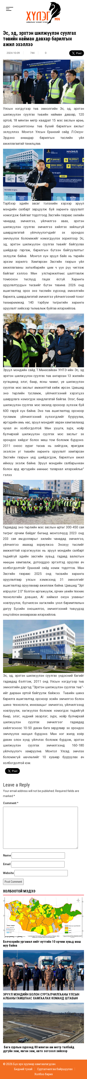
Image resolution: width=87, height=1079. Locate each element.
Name (7, 855)
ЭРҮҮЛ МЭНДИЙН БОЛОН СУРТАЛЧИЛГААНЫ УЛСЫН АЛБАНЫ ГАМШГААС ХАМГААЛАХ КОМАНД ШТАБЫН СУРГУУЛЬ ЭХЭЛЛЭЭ (41, 998)
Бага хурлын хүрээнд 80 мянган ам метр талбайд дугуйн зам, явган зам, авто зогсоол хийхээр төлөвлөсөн (38, 1051)
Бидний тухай (23, 1069)
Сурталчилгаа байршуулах (55, 1069)
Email (7, 864)
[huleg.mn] (43, 13)
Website (8, 873)
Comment (10, 803)
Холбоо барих (43, 1074)
